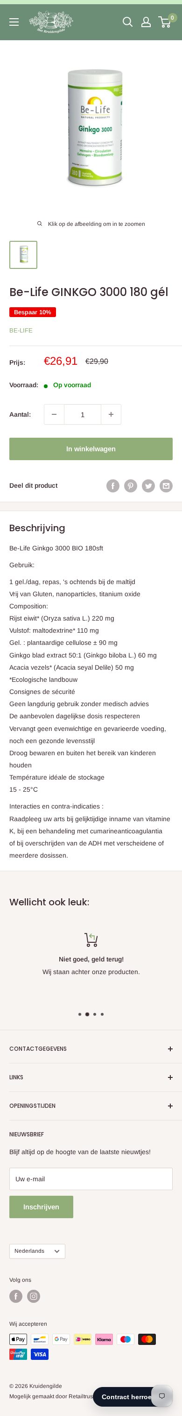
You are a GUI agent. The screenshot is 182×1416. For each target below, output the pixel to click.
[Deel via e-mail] (166, 485)
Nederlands (29, 1251)
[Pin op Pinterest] (130, 485)
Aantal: (20, 414)
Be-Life (21, 330)
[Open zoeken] (128, 22)
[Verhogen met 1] (111, 414)
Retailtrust (81, 1396)
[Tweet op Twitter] (148, 485)
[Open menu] (14, 22)
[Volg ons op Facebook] (15, 1296)
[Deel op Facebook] (112, 485)
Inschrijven (41, 1207)
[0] (165, 22)
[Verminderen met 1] (54, 414)
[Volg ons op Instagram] (33, 1296)
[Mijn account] (146, 22)
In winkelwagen (91, 449)
